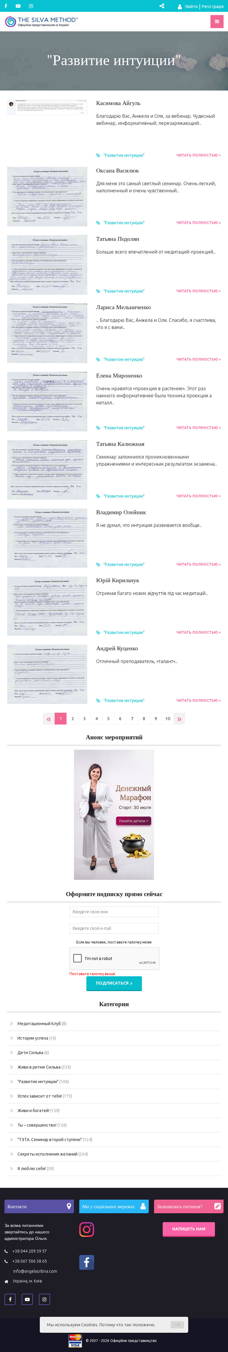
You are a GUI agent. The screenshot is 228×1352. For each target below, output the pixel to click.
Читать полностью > (198, 155)
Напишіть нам (188, 1229)
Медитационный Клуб (42, 1023)
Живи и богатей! (39, 1110)
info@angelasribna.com (35, 1271)
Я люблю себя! (36, 1168)
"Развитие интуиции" (124, 155)
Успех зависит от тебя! (45, 1096)
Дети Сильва (33, 1052)
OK (177, 1324)
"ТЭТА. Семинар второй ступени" (55, 1139)
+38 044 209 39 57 (29, 1251)
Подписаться (112, 983)
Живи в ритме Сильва (44, 1067)
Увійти (191, 6)
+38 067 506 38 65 (29, 1261)
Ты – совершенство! (42, 1125)
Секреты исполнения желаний (53, 1154)
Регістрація (213, 6)
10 (167, 718)
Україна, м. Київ (27, 1281)
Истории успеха (37, 1038)
